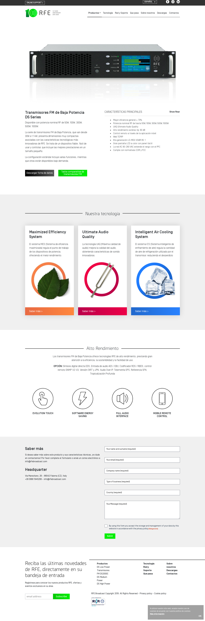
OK (200, 616)
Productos (93, 13)
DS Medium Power (102, 579)
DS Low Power (103, 567)
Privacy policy (146, 593)
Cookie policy (160, 593)
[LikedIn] (178, 1)
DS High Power (103, 584)
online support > (35, 3)
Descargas (162, 13)
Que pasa (134, 13)
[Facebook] (167, 1)
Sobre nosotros (148, 13)
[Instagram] (173, 1)
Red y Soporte (121, 13)
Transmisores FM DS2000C (103, 572)
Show (174, 112)
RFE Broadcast (43, 13)
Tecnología (108, 13)
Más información (157, 614)
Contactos (174, 13)
